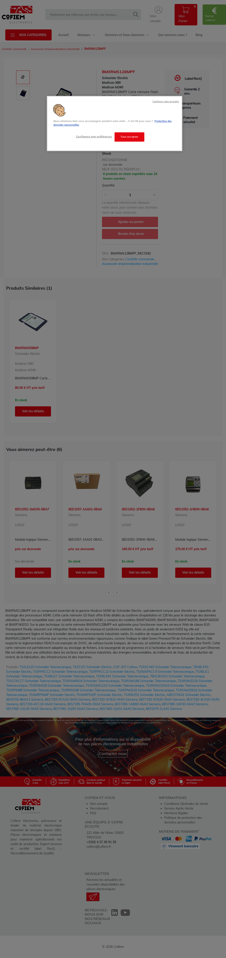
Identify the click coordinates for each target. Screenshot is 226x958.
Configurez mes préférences (94, 136)
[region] (114, 123)
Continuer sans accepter (166, 101)
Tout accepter (129, 136)
